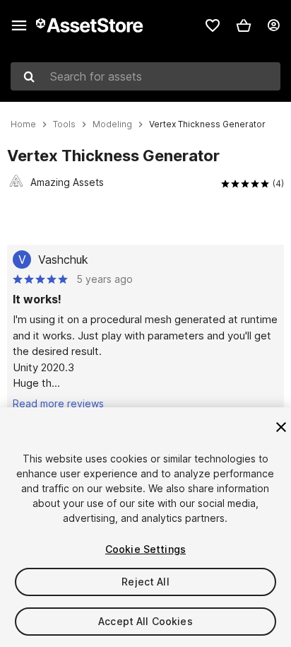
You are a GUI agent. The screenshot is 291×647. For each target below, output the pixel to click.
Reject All (145, 582)
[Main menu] (19, 25)
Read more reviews (58, 403)
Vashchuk (63, 259)
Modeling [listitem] (112, 124)
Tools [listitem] (64, 124)
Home (23, 124)
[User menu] (273, 25)
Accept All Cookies (145, 621)
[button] (243, 25)
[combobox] (145, 76)
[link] (212, 25)
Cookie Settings (145, 549)
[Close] (281, 427)
